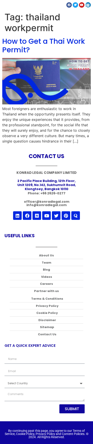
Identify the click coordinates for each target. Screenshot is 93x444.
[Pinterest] (66, 215)
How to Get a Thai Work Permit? (43, 45)
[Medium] (37, 215)
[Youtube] (46, 215)
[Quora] (75, 215)
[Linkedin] (17, 215)
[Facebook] (27, 215)
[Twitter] (56, 215)
